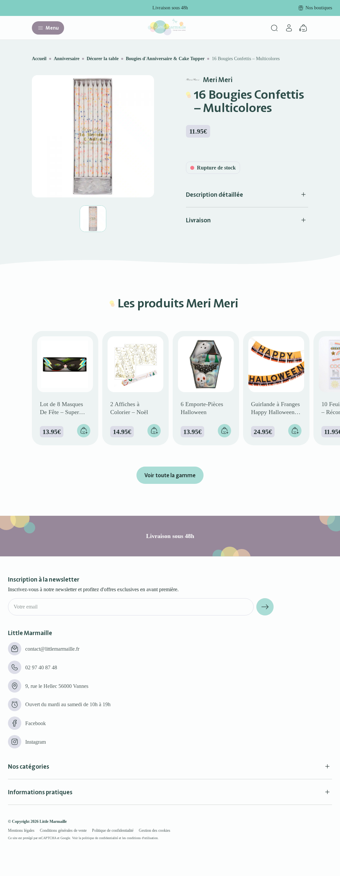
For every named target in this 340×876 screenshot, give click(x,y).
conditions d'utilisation (142, 838)
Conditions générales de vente (63, 830)
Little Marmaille (53, 821)
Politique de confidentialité (112, 830)
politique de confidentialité (100, 838)
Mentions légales (21, 830)
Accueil (39, 58)
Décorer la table (103, 58)
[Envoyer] (265, 606)
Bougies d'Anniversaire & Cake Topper (165, 58)
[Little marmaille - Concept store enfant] (167, 33)
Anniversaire (66, 58)
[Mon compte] (289, 28)
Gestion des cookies (154, 830)
